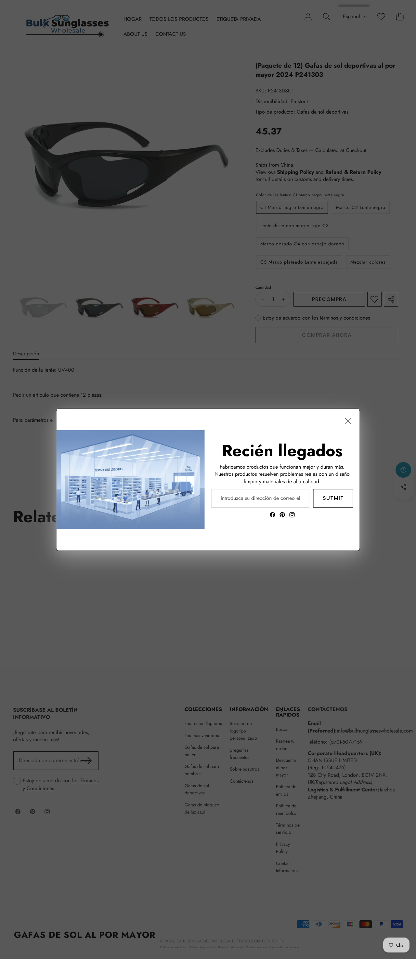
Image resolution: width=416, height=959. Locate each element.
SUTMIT (333, 497)
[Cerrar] (348, 420)
